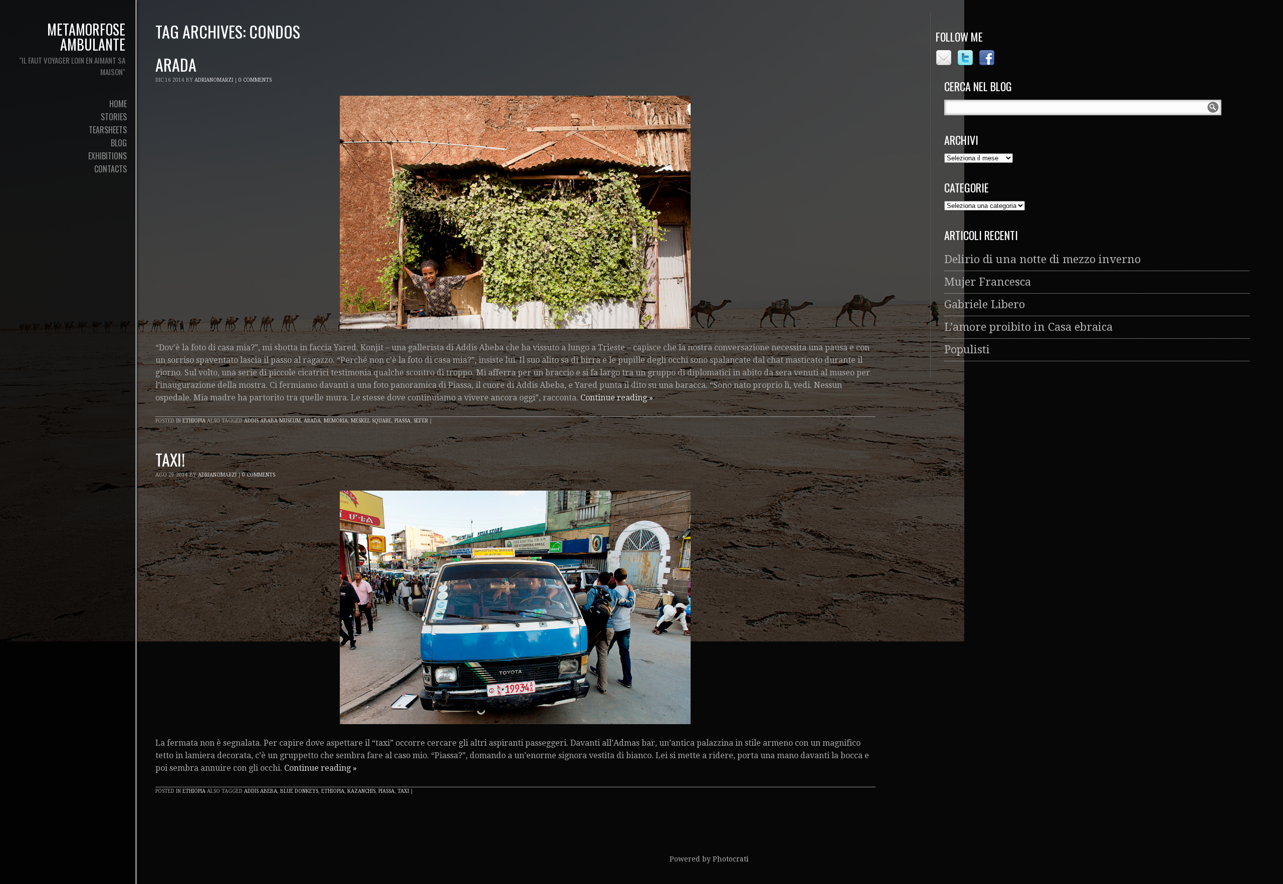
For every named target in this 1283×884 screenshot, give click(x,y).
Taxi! (170, 459)
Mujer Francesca (987, 282)
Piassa (402, 420)
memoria (336, 420)
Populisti (967, 349)
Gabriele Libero (984, 304)
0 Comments (255, 80)
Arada (175, 64)
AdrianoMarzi (213, 80)
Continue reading (616, 397)
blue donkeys (299, 791)
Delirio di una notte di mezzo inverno (1042, 259)
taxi (403, 791)
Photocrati (731, 859)
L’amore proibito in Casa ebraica (1028, 327)
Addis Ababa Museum (272, 420)
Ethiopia (193, 420)
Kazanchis (361, 791)
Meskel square (371, 420)
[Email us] (945, 62)
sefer (420, 420)
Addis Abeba (260, 791)
